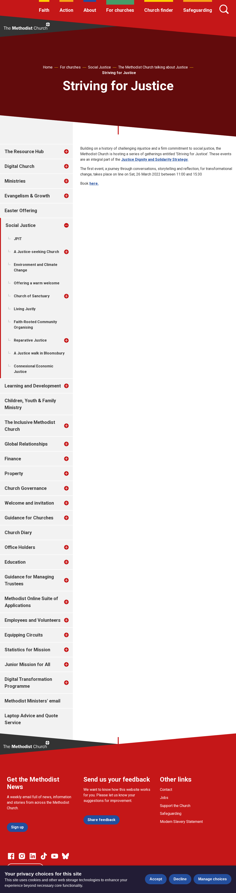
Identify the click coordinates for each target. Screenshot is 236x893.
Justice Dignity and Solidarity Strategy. (154, 159)
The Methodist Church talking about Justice (153, 67)
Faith (44, 10)
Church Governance (26, 488)
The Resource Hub (24, 151)
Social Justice (99, 67)
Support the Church (175, 806)
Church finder (158, 10)
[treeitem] (71, 151)
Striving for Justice (119, 73)
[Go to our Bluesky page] (65, 856)
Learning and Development (33, 386)
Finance (13, 458)
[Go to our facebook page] (11, 856)
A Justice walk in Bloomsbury (39, 353)
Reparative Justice (30, 340)
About (89, 10)
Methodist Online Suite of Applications (31, 602)
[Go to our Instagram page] (22, 856)
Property (14, 473)
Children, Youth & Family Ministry (30, 404)
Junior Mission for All (27, 664)
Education (15, 562)
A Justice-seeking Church (36, 252)
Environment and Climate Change (35, 267)
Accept (156, 879)
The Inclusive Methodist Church (30, 426)
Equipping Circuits (24, 635)
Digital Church (19, 166)
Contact (166, 789)
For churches (120, 10)
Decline (180, 879)
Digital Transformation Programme (28, 682)
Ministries (15, 181)
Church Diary (18, 532)
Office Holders (20, 547)
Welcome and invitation (29, 503)
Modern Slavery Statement (181, 821)
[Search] (224, 9)
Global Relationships (26, 444)
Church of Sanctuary (32, 296)
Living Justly (24, 309)
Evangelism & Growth (27, 196)
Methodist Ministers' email (32, 701)
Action (66, 10)
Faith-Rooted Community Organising (35, 325)
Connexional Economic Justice (33, 369)
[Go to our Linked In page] (33, 856)
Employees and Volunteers (33, 620)
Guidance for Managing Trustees (29, 580)
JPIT (18, 239)
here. (94, 183)
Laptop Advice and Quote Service (31, 719)
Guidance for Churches (29, 518)
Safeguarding (197, 10)
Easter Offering (21, 210)
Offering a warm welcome (36, 283)
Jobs (164, 797)
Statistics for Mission (27, 649)
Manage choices (212, 879)
